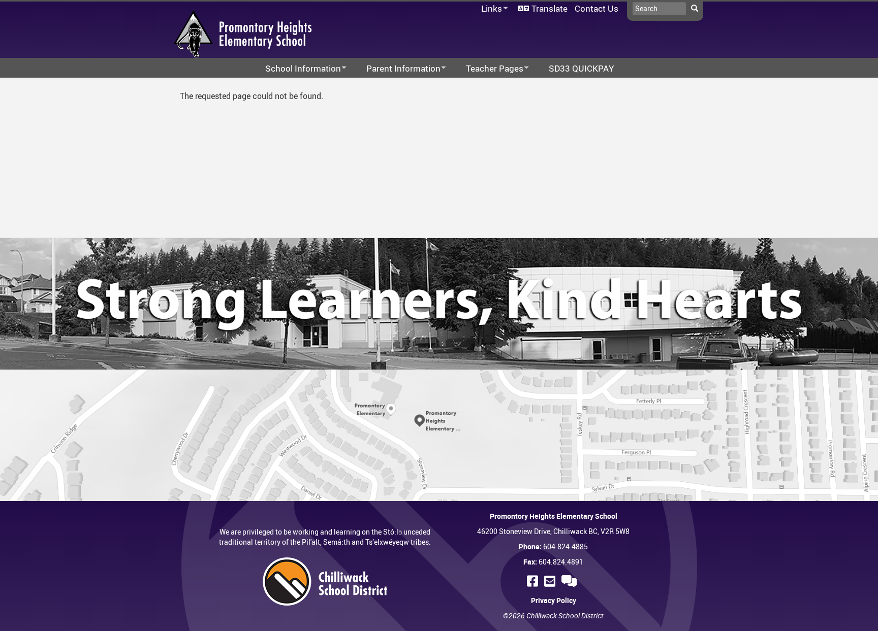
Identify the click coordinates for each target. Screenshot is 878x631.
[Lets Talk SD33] (570, 581)
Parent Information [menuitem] (397, 68)
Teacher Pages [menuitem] (488, 68)
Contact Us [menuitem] (596, 8)
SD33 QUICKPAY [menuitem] (581, 68)
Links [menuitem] (490, 9)
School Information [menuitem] (296, 68)
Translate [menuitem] (549, 8)
